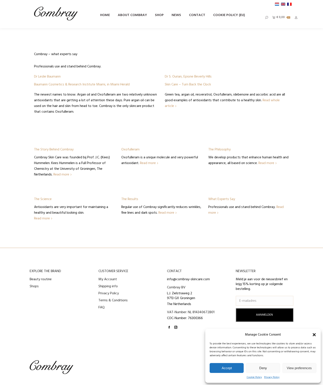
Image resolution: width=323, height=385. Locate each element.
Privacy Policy (271, 377)
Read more (61, 174)
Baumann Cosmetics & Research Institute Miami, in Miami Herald (82, 84)
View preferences (299, 368)
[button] (314, 335)
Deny (263, 368)
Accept (227, 368)
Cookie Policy (254, 377)
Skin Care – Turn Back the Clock (188, 84)
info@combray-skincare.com (188, 279)
